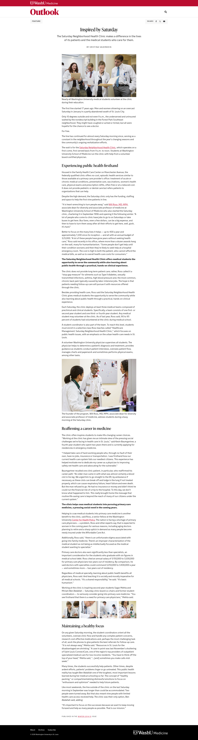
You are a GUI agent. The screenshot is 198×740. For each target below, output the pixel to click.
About (32, 730)
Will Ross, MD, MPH (118, 205)
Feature (36, 21)
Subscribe (52, 730)
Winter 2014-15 (84, 716)
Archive (41, 730)
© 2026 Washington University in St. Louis (44, 734)
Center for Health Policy (83, 520)
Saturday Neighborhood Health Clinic (97, 148)
